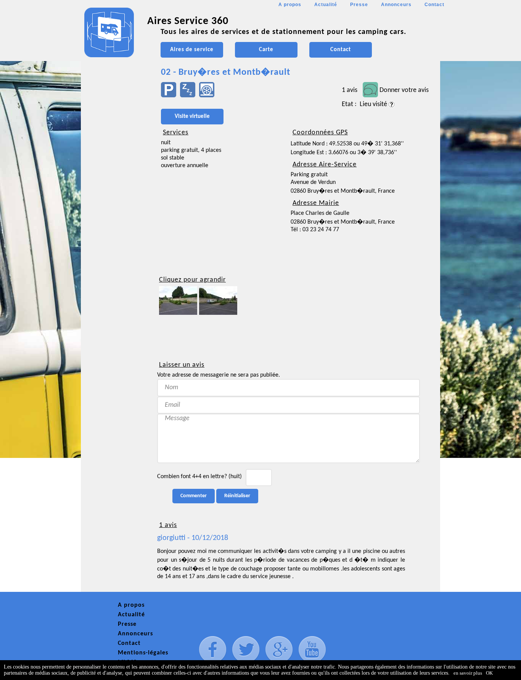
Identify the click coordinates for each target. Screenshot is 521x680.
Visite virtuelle (192, 116)
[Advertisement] (115, 227)
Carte (266, 50)
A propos (289, 4)
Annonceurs (396, 4)
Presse (359, 4)
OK (489, 673)
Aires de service (192, 50)
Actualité (325, 4)
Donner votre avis (404, 90)
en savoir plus (467, 673)
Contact (434, 4)
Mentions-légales (143, 653)
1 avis (349, 90)
